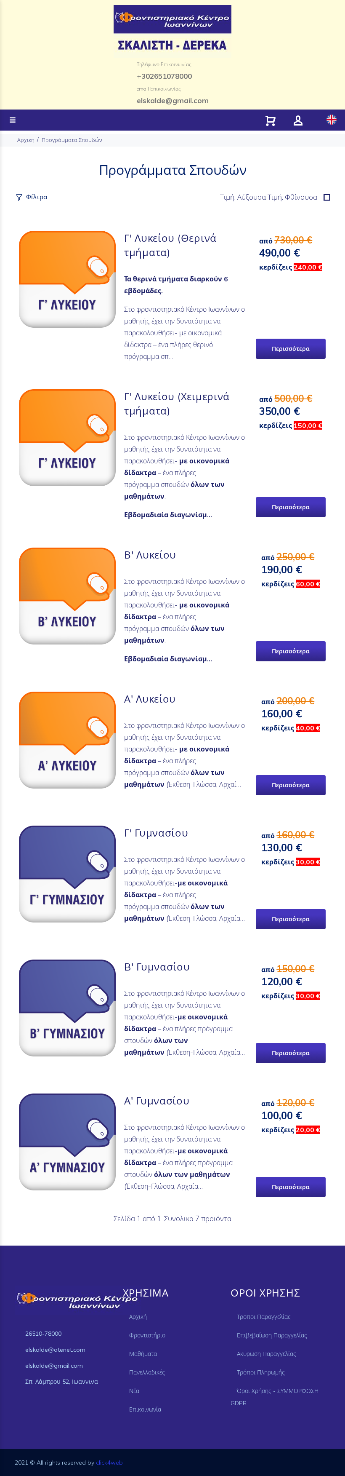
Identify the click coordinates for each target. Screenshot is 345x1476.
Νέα (134, 1391)
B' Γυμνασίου (157, 966)
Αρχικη (25, 139)
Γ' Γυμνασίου (156, 832)
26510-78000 (43, 1333)
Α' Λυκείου (150, 699)
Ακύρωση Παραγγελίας (266, 1354)
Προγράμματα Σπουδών (72, 139)
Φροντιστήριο (147, 1335)
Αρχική (138, 1317)
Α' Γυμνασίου (157, 1100)
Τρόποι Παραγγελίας (264, 1317)
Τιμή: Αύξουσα (244, 197)
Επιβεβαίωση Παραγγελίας (272, 1335)
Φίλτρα (36, 197)
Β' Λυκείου (150, 554)
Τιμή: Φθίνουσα (292, 197)
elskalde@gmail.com (54, 1365)
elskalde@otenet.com (55, 1349)
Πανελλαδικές (147, 1372)
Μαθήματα (143, 1354)
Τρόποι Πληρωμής (261, 1372)
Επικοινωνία (145, 1409)
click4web (109, 1462)
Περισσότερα (291, 349)
